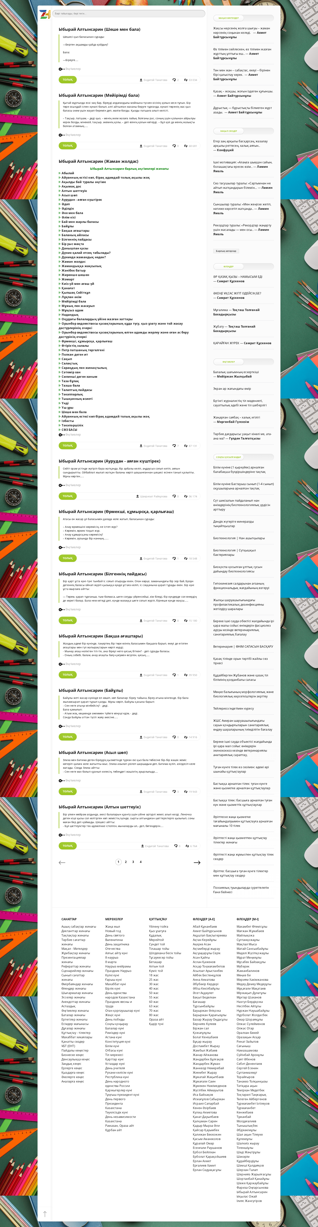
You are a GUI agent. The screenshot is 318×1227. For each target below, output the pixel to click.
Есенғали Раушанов (207, 1148)
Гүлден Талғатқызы (244, 438)
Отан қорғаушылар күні (122, 1011)
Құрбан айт (113, 1130)
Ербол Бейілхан (204, 1152)
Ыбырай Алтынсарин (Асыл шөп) (93, 752)
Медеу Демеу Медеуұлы (254, 984)
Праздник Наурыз (118, 971)
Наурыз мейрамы (118, 966)
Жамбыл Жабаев (205, 1050)
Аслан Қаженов (204, 962)
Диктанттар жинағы (75, 931)
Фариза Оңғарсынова (252, 1188)
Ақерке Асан (202, 944)
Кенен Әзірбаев (204, 1108)
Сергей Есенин (247, 1068)
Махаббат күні (115, 984)
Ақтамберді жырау (206, 949)
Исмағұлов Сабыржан (209, 1099)
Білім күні (112, 1046)
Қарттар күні (114, 1059)
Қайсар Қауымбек (206, 1130)
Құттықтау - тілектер (76, 1033)
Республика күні (117, 1077)
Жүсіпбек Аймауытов (208, 1090)
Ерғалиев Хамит (204, 1165)
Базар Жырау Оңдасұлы (210, 1019)
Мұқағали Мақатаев (251, 988)
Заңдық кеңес (71, 1064)
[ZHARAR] (45, 13)
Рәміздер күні (115, 1033)
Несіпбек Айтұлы (249, 1006)
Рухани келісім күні (119, 1072)
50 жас (154, 993)
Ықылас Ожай (247, 1196)
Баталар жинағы (73, 1015)
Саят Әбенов (246, 1059)
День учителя (115, 1068)
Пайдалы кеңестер (75, 1050)
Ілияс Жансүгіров (249, 1201)
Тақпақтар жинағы (75, 935)
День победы (115, 1019)
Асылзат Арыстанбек (208, 971)
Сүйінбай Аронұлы (250, 1055)
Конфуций (225, 150)
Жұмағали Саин (204, 1081)
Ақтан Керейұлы (205, 940)
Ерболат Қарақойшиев (209, 1157)
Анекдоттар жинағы (75, 1002)
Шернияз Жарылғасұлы (254, 1174)
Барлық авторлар (226, 251)
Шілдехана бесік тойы (165, 953)
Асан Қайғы (201, 957)
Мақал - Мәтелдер (74, 949)
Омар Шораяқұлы (250, 1019)
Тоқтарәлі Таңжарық (251, 1095)
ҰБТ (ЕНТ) (68, 1046)
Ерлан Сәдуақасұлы (207, 1170)
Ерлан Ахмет (202, 1161)
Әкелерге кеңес (72, 1077)
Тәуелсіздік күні (116, 1112)
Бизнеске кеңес (72, 1055)
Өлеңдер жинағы (73, 988)
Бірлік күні (112, 988)
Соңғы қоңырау (116, 1024)
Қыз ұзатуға (157, 931)
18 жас (154, 975)
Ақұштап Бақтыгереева (210, 935)
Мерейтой (156, 940)
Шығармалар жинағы (77, 993)
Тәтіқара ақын (247, 1086)
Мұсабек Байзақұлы (251, 962)
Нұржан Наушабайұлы (253, 1011)
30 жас (154, 984)
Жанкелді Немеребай (208, 1068)
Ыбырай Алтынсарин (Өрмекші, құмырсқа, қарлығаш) (116, 511)
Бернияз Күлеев (204, 1024)
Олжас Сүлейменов (251, 1024)
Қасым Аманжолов (206, 1139)
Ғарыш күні (113, 980)
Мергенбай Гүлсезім (233, 422)
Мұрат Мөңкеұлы (249, 957)
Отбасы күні (114, 1050)
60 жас (154, 1002)
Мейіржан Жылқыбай (234, 376)
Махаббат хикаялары (76, 1037)
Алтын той (156, 966)
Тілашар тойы (159, 949)
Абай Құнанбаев (205, 926)
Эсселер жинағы (73, 997)
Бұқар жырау (202, 1042)
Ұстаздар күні (115, 1064)
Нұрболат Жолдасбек (252, 1015)
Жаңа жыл (112, 926)
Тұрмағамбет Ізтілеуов (253, 1103)
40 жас (154, 988)
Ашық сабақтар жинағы (78, 926)
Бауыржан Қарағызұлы (210, 1015)
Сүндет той (157, 944)
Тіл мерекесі (114, 1055)
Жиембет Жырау (205, 1072)
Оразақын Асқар (249, 1037)
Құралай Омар (203, 1143)
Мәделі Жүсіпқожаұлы (253, 953)
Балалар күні (114, 1028)
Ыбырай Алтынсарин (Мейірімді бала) (99, 95)
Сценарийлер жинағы (77, 971)
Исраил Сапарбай (206, 1103)
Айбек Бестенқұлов (207, 975)
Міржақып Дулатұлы (251, 993)
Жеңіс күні (112, 1015)
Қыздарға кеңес (73, 1072)
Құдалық (155, 935)
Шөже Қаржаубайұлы (252, 1183)
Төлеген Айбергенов (251, 1099)
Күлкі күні (112, 975)
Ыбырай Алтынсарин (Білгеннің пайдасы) (102, 574)
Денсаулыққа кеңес (75, 1059)
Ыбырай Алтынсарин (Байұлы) (91, 690)
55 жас (154, 997)
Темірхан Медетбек (250, 1090)
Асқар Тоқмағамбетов (209, 966)
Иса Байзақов (203, 1095)
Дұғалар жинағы (73, 1028)
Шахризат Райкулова (153, 496)
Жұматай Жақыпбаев (208, 1077)
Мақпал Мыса (247, 944)
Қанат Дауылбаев (205, 1117)
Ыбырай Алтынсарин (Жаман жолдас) (98, 161)
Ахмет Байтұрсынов (207, 931)
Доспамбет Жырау (206, 1046)
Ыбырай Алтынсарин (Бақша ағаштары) (101, 636)
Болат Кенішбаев (205, 1037)
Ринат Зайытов (248, 1042)
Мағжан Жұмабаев (250, 931)
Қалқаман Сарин (205, 1121)
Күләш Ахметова (205, 1112)
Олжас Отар (245, 1028)
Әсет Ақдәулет (203, 993)
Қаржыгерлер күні (118, 1090)
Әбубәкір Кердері (205, 984)
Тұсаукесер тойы (161, 957)
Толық (68, 79)
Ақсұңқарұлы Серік (206, 953)
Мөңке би (244, 975)
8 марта (110, 962)
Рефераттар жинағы (76, 966)
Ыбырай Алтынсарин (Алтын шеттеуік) (99, 807)
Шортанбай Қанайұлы (253, 1179)
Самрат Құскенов (230, 281)
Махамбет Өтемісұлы (252, 926)
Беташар (155, 962)
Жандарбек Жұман (206, 1064)
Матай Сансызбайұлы (252, 949)
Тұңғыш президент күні (122, 1095)
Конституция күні (117, 1042)
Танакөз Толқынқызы (252, 1081)
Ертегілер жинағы (74, 1019)
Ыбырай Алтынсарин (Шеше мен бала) (99, 29)
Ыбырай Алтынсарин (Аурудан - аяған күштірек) (109, 461)
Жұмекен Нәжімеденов (210, 1086)
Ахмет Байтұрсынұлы (234, 96)
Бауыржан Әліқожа (207, 1011)
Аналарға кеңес (72, 1081)
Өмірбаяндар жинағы (77, 984)
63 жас (154, 1006)
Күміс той (156, 971)
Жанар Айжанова (205, 1055)
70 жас (154, 1011)
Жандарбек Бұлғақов (208, 1059)
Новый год (113, 931)
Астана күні (113, 1037)
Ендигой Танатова (155, 80)
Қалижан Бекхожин (207, 1134)
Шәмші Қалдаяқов (250, 1165)
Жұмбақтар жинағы (75, 953)
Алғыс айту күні (116, 953)
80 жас (154, 1015)
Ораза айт (156, 1019)
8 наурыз (112, 957)
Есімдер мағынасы (75, 1024)
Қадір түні (156, 1024)
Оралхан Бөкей (248, 1033)
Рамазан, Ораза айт (119, 1126)
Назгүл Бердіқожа (250, 1002)
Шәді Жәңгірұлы (248, 1152)
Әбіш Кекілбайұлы (206, 988)
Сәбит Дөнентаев (249, 1064)
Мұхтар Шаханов (249, 997)
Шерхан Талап (247, 1170)
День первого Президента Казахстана (115, 1103)
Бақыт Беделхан (204, 997)
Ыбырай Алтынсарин (252, 1192)
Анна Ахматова (204, 980)
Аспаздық (68, 1006)
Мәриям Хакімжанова (252, 980)
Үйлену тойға (158, 926)
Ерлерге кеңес (71, 1068)
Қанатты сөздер (73, 1042)
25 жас (154, 980)
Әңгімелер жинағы (75, 1011)
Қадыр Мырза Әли (206, 1126)
